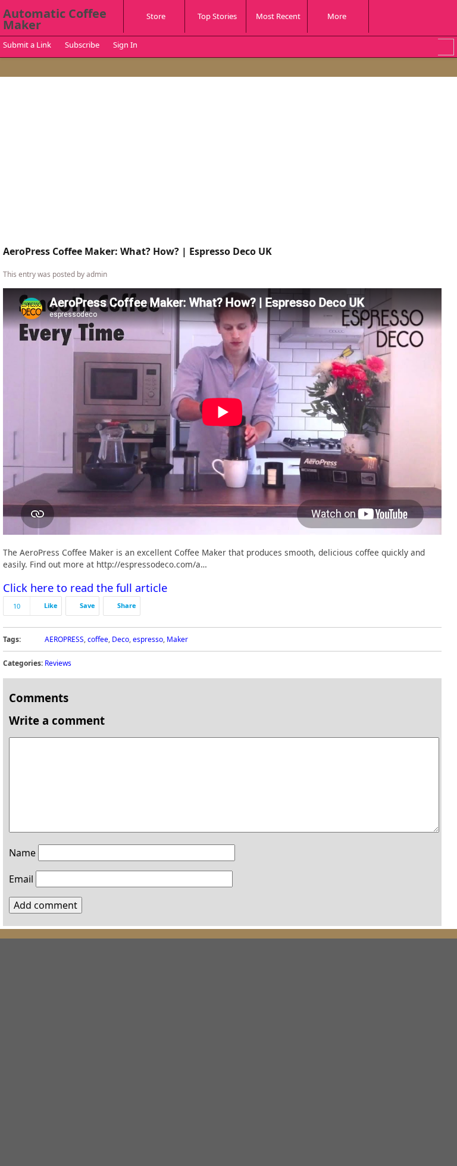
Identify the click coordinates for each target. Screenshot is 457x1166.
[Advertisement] (222, 163)
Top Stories (217, 16)
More (336, 16)
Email (21, 879)
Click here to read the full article (85, 587)
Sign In (125, 44)
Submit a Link (27, 44)
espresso (148, 639)
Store (155, 16)
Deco (120, 639)
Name (22, 852)
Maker (177, 639)
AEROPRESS (64, 639)
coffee (97, 639)
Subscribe (82, 44)
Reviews (58, 663)
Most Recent (278, 16)
